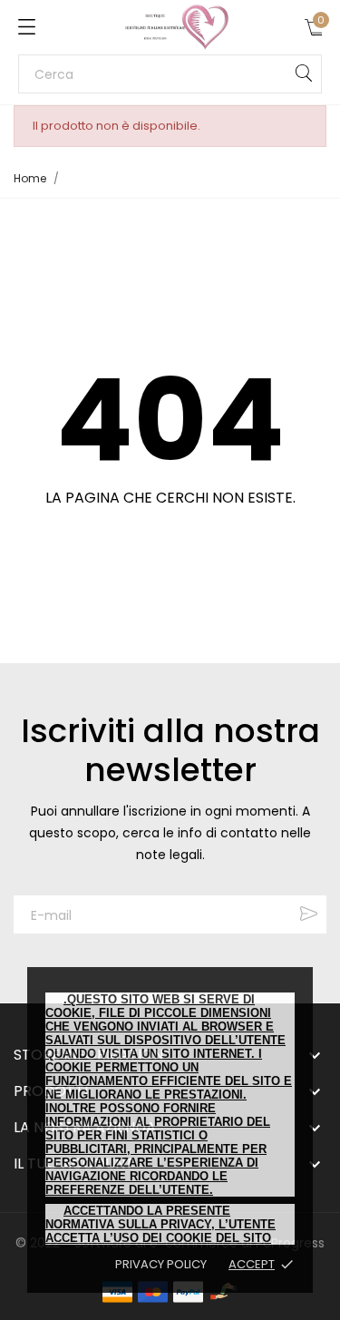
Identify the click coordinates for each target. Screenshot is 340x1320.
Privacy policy (161, 1264)
